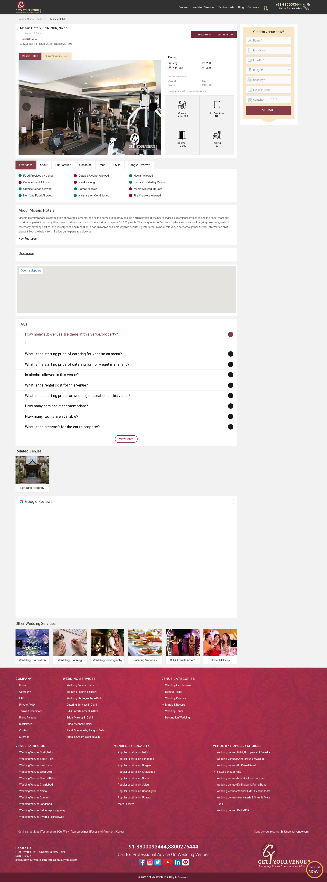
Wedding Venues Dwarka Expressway (41, 816)
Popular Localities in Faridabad (136, 758)
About (43, 165)
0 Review (29, 39)
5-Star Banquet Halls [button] (229, 771)
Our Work (253, 7)
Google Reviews (139, 165)
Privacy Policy (27, 704)
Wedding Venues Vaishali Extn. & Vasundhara (243, 791)
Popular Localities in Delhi (133, 752)
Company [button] (25, 691)
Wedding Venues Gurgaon (34, 797)
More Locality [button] (126, 803)
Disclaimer (25, 723)
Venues (184, 7)
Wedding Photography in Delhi (84, 698)
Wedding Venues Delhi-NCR (233, 810)
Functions (96, 831)
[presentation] (26, 107)
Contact (24, 730)
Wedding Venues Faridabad (35, 803)
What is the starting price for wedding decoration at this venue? (77, 395)
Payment (109, 831)
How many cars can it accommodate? (56, 406)
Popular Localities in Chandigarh (137, 791)
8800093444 (204, 34)
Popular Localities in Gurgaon (135, 765)
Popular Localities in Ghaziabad (136, 771)
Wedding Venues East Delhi (35, 765)
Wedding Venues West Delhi (35, 771)
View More (126, 439)
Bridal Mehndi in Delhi (79, 723)
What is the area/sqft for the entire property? (62, 427)
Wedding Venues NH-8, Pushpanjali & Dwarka (243, 752)
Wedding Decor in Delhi (80, 685)
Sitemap (24, 736)
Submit (268, 110)
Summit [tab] (56, 56)
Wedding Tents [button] (174, 711)
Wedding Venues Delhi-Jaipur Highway (42, 810)
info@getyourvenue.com (63, 859)
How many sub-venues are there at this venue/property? (71, 334)
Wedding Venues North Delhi (36, 752)
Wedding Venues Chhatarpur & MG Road (241, 758)
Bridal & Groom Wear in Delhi (83, 736)
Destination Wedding (177, 717)
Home (22, 685)
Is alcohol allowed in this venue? (52, 375)
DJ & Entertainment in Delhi (83, 711)
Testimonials (226, 7)
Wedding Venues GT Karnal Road (236, 765)
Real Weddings (80, 831)
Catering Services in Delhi (82, 704)
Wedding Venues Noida (33, 791)
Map (102, 165)
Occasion (85, 165)
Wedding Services (204, 7)
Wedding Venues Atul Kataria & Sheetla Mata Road (243, 800)
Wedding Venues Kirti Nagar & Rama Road (241, 784)
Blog (241, 7)
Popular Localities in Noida (133, 778)
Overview (25, 165)
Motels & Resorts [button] (175, 704)
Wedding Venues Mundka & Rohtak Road (241, 778)
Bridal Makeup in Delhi (80, 717)
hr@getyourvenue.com (295, 831)
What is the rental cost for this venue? (56, 385)
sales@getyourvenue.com (31, 859)
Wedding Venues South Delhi (36, 758)
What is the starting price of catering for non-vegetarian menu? (77, 364)
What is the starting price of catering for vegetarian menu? (73, 354)
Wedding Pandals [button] (175, 698)
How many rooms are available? (51, 416)
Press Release (27, 717)
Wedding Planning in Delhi (82, 691)
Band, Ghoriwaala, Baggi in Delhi (85, 730)
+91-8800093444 (289, 4)
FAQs (117, 165)
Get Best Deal (226, 34)
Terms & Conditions (31, 711)
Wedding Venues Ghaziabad (36, 784)
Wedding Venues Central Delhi (37, 778)
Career (120, 831)
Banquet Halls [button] (173, 691)
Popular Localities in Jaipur (134, 784)
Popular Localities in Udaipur (134, 797)
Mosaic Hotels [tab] (30, 56)
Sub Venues (63, 165)
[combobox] (268, 70)
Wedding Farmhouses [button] (178, 685)
